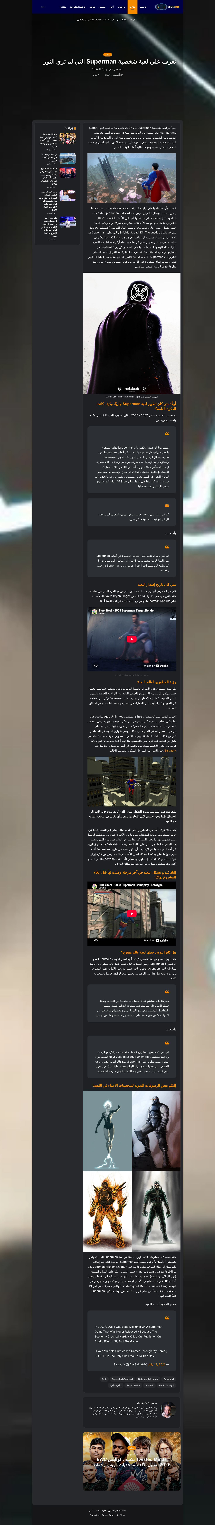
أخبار (112, 7)
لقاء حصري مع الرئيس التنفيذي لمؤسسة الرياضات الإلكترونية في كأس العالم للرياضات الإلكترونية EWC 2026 (49, 227)
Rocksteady (165, 1385)
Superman (133, 1385)
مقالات (132, 7)
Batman (168, 1379)
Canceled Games (121, 1379)
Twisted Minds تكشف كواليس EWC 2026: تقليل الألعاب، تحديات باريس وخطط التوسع (132, 1464)
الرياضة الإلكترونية (78, 7)
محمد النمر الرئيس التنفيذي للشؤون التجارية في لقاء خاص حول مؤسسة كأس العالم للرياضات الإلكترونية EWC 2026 (48, 200)
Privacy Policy (108, 1515)
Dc (103, 1379)
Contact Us (95, 1515)
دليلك (63, 7)
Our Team (120, 1515)
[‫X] (151, 1421)
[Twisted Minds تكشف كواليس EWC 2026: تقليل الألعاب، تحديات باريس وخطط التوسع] (68, 138)
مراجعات (121, 7)
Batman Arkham (147, 1379)
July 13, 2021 (156, 1364)
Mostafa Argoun (147, 1403)
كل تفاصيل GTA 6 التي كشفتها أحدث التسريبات (49, 157)
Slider (148, 1385)
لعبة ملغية (115, 1385)
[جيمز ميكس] (167, 7)
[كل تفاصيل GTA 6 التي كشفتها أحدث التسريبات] (68, 158)
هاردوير (102, 7)
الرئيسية (143, 7)
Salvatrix (170, 750)
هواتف (92, 7)
